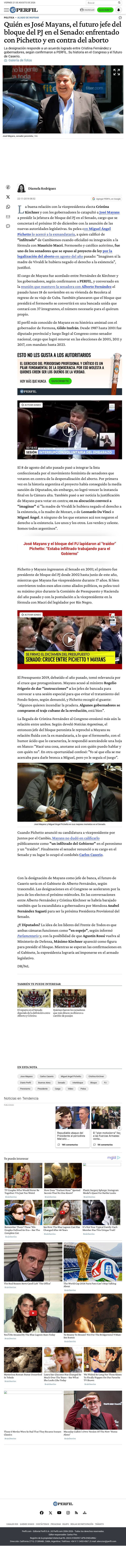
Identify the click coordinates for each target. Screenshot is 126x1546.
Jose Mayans (26, 1076)
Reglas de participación (82, 1524)
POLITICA (9, 17)
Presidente (43, 1088)
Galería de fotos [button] (20, 60)
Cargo (57, 1088)
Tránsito (99, 1524)
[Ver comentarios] (119, 18)
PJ (105, 1082)
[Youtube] (59, 1513)
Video (70, 1088)
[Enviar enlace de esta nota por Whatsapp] (8, 207)
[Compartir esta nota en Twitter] (8, 197)
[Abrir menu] (6, 10)
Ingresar (89, 10)
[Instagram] (68, 1513)
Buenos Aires (44, 1082)
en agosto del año (69, 256)
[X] (50, 1513)
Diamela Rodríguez (42, 188)
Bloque (93, 1082)
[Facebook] (41, 1513)
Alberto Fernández (97, 286)
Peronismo (25, 1088)
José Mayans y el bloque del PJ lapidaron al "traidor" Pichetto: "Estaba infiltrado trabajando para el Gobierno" (69, 548)
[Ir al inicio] (24, 10)
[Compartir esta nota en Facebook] (8, 187)
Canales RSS (12, 1524)
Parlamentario (28, 935)
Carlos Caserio (46, 1076)
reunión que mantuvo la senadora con (51, 286)
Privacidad (56, 1524)
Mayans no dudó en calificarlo (76, 838)
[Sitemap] (84, 1513)
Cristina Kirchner (96, 1076)
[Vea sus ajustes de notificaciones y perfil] (118, 10)
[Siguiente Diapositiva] (119, 1128)
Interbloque (78, 1082)
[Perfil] (63, 1505)
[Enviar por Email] (8, 217)
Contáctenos (42, 1524)
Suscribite (105, 10)
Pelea (83, 1088)
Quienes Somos (27, 1524)
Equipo (66, 1524)
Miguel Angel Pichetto (71, 1076)
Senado (61, 1082)
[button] (63, 102)
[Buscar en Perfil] (119, 2)
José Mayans (109, 212)
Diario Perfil (25, 1082)
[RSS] (76, 1513)
